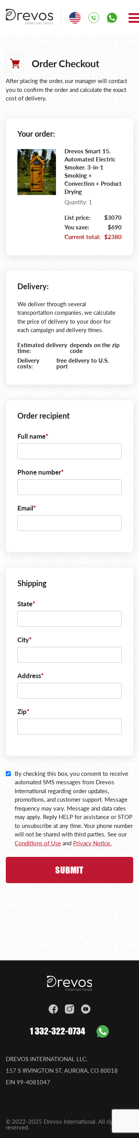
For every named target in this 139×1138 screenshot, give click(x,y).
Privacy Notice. (92, 843)
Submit (69, 870)
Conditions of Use (38, 843)
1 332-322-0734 (57, 1031)
